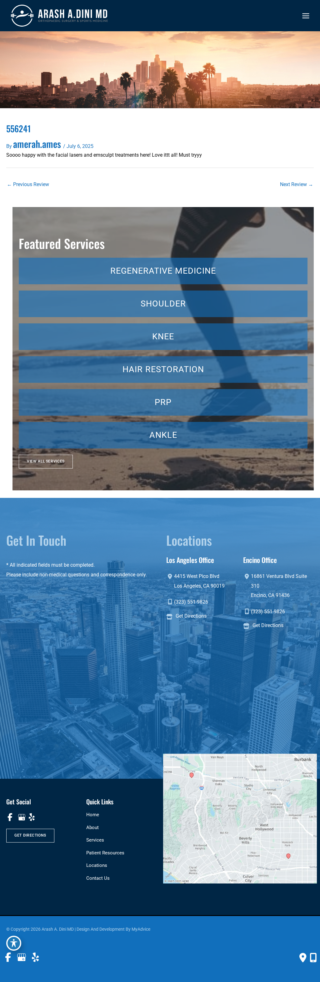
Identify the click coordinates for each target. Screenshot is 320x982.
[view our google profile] (21, 817)
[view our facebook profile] (10, 817)
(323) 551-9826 (191, 602)
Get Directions (191, 616)
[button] (46, 461)
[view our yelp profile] (32, 817)
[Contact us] (303, 958)
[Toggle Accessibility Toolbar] (13, 943)
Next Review (296, 184)
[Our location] (313, 958)
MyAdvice (141, 929)
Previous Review (28, 184)
